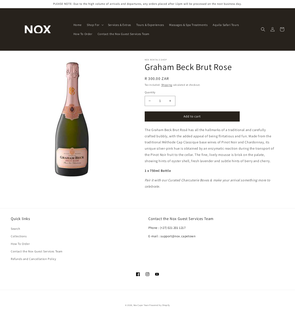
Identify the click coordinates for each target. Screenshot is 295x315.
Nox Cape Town (141, 305)
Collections (19, 236)
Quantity (150, 92)
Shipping (166, 84)
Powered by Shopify (159, 305)
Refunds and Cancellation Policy (33, 259)
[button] (94, 24)
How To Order (20, 244)
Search (15, 229)
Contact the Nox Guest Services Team (37, 251)
